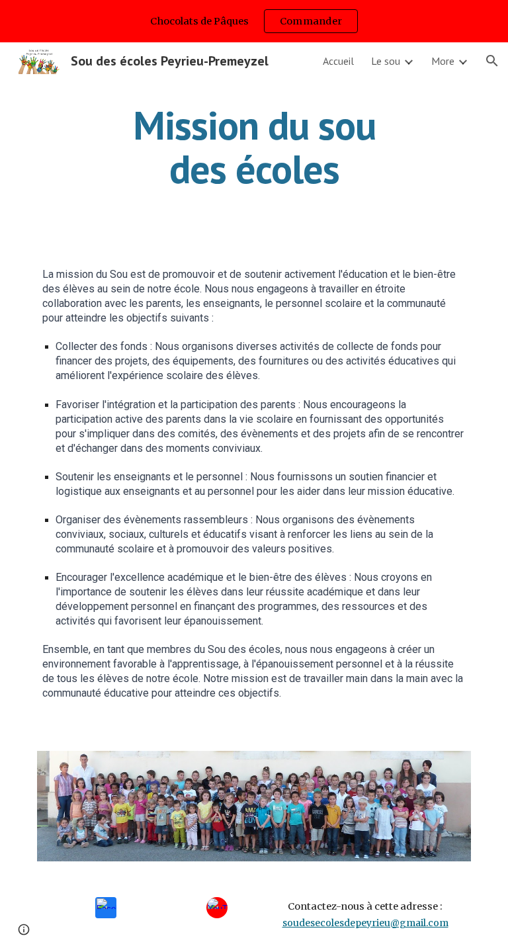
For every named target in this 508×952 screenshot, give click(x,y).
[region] (254, 21)
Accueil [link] (338, 60)
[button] (492, 61)
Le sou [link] (385, 60)
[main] (253, 147)
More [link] (442, 60)
